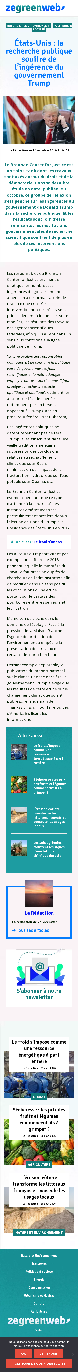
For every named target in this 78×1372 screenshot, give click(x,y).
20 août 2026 (48, 1136)
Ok (23, 1353)
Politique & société (39, 1272)
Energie (39, 1280)
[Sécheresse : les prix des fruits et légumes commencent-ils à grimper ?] (19, 784)
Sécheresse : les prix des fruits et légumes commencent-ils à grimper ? (49, 786)
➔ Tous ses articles (30, 930)
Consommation (39, 1288)
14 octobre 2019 (45, 150)
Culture (39, 1304)
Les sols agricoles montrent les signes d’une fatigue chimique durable (49, 849)
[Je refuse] (73, 1354)
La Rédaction (18, 150)
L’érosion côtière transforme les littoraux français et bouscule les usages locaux (49, 817)
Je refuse (48, 1353)
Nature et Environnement (28, 26)
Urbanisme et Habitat (39, 1296)
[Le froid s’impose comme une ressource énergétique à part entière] (19, 752)
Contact (39, 1330)
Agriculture (39, 1312)
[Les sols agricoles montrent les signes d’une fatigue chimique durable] (19, 848)
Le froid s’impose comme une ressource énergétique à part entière (48, 754)
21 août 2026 (48, 1068)
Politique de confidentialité (39, 1363)
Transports (39, 1264)
